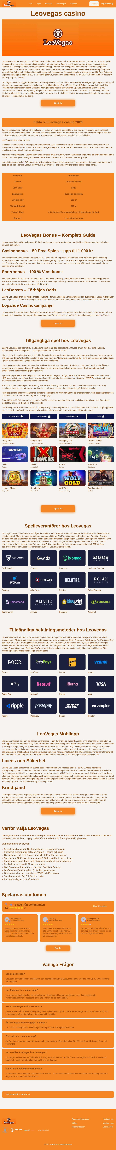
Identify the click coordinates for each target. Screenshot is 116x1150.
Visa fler (58, 948)
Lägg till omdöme (100, 906)
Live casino (42, 416)
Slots (99, 416)
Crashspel (70, 416)
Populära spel (13, 416)
